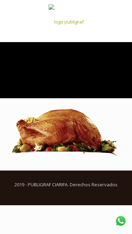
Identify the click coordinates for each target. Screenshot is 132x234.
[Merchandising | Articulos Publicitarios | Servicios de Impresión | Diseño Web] (66, 21)
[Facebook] (61, 194)
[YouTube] (71, 194)
